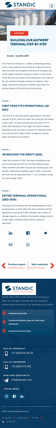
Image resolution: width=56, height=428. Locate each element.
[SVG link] (20, 5)
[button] (10, 233)
